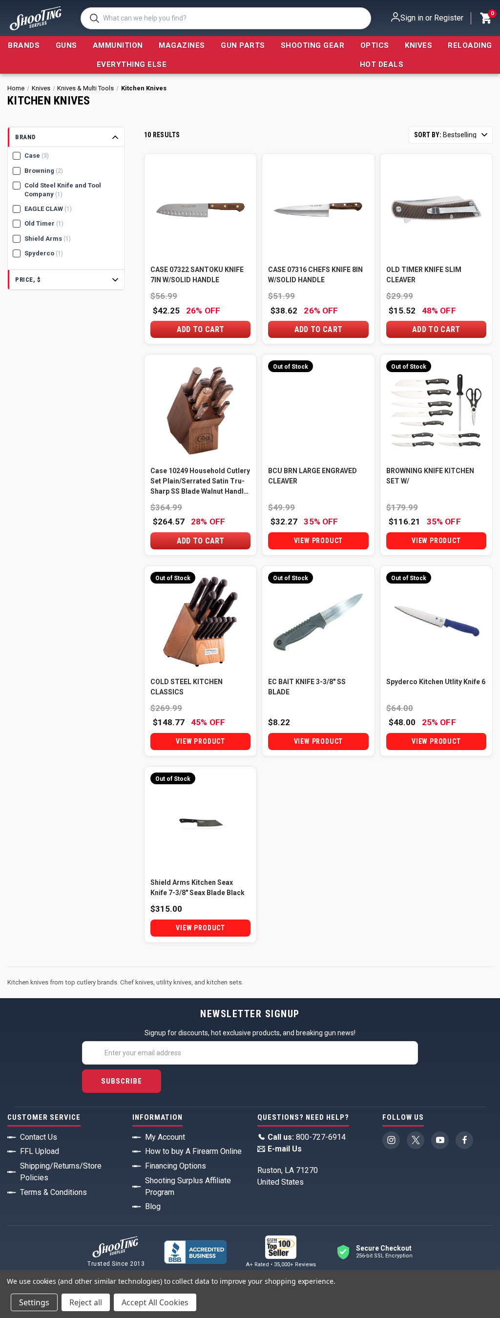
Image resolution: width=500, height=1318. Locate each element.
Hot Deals (382, 64)
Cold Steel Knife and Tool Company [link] (62, 190)
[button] (66, 137)
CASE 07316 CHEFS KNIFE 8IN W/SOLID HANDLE (315, 275)
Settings (34, 1302)
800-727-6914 (307, 1137)
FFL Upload (39, 1151)
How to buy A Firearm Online (193, 1151)
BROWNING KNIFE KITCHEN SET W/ (430, 476)
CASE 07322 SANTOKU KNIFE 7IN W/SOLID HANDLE (197, 275)
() (492, 14)
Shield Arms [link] (47, 238)
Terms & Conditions (53, 1192)
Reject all (85, 1302)
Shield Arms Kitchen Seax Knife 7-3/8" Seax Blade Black (197, 888)
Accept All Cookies (155, 1302)
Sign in (411, 17)
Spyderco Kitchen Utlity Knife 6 (435, 682)
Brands (24, 45)
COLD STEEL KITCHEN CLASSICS (186, 687)
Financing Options (175, 1166)
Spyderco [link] (43, 253)
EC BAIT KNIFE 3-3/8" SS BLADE (307, 687)
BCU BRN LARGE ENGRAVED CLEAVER (312, 476)
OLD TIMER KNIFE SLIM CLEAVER (423, 275)
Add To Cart (201, 329)
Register (448, 17)
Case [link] (36, 155)
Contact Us (38, 1137)
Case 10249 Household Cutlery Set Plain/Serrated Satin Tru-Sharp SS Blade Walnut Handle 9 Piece (200, 482)
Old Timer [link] (43, 223)
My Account (165, 1137)
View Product (318, 540)
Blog (153, 1206)
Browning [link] (43, 170)
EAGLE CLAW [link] (48, 208)
